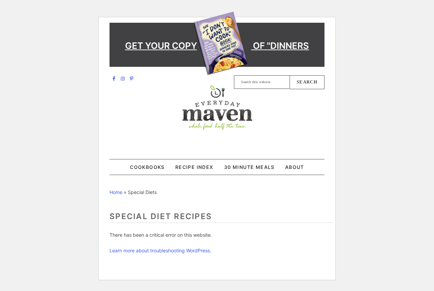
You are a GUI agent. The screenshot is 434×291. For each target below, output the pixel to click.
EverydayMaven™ (217, 107)
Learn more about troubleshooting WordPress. (160, 250)
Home (116, 192)
